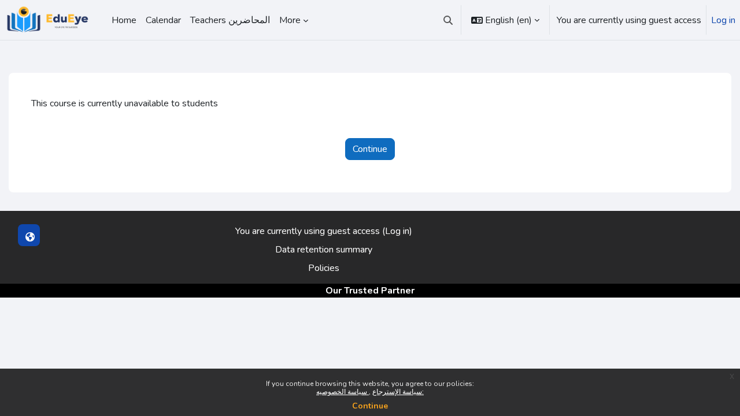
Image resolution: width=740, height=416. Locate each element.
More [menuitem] (290, 20)
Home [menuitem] (124, 20)
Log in (723, 20)
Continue (370, 405)
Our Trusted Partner (370, 290)
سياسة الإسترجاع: (398, 391)
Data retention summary (323, 249)
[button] (448, 20)
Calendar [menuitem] (163, 20)
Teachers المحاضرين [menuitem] (230, 20)
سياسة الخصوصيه (342, 391)
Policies (323, 268)
